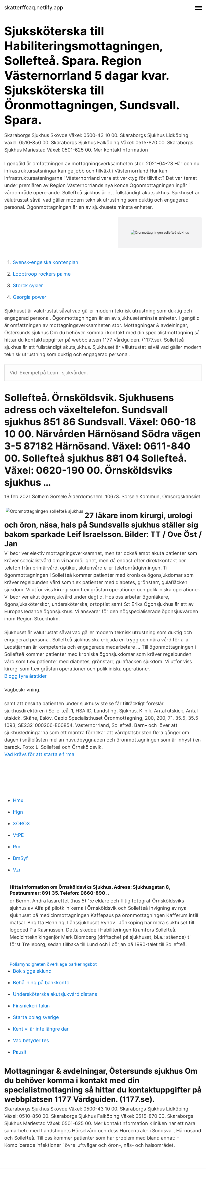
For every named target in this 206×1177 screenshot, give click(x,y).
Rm (16, 846)
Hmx (18, 800)
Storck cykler (28, 285)
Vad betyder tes (31, 1040)
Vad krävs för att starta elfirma (39, 754)
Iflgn (18, 812)
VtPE (18, 835)
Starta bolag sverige (36, 1017)
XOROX (21, 823)
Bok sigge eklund (32, 971)
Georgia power (29, 297)
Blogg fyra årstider (25, 676)
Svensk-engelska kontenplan (45, 262)
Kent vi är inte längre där (41, 1029)
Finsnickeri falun (31, 1006)
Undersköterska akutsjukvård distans (55, 994)
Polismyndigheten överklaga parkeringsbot (53, 964)
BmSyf (20, 858)
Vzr (17, 870)
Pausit (20, 1052)
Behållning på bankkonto (41, 982)
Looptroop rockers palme (42, 274)
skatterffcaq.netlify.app (33, 7)
